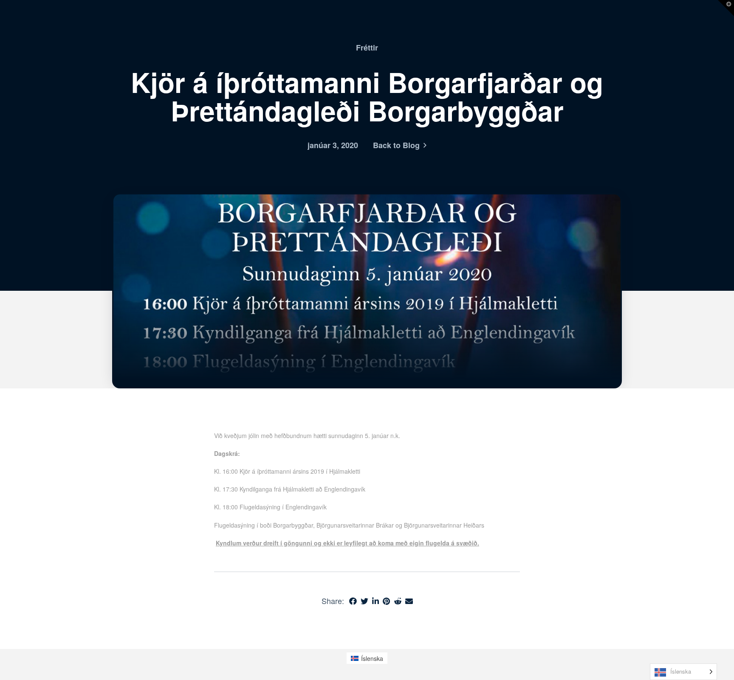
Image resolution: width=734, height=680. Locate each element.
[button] (726, 8)
